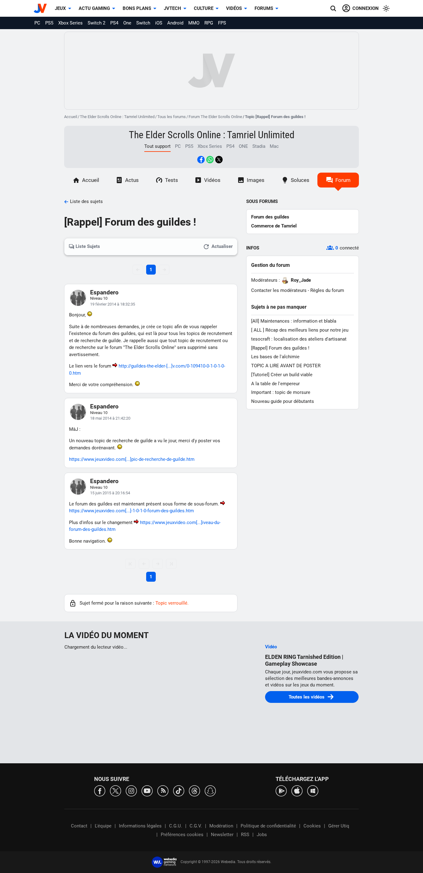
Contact (79, 826)
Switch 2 (96, 23)
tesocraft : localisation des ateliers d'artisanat (299, 339)
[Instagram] (131, 790)
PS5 (49, 23)
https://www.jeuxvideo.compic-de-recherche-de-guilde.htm (131, 459)
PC (37, 23)
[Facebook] (99, 790)
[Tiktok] (178, 790)
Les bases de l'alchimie (275, 356)
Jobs (262, 834)
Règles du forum (327, 290)
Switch (143, 23)
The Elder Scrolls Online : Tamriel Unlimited (117, 116)
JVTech (172, 8)
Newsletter (222, 834)
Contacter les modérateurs (279, 290)
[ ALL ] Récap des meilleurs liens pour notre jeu (299, 330)
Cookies (312, 826)
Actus (132, 180)
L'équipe (103, 826)
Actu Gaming (94, 8)
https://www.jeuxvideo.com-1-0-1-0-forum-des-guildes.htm (131, 511)
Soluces (300, 180)
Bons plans (137, 8)
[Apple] (297, 790)
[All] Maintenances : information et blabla (293, 321)
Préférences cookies (182, 834)
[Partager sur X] (219, 159)
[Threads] (194, 790)
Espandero (104, 292)
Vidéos (234, 8)
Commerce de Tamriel (274, 226)
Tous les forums (171, 116)
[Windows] (312, 790)
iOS (158, 23)
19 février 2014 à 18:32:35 (112, 304)
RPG (208, 23)
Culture (203, 8)
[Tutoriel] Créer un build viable (281, 374)
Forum (343, 180)
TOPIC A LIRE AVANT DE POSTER (286, 365)
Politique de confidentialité (268, 826)
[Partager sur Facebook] (201, 159)
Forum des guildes (270, 217)
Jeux (60, 8)
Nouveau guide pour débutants (282, 401)
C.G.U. (175, 826)
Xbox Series (70, 23)
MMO (193, 23)
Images (255, 180)
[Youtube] (147, 790)
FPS (222, 23)
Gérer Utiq (338, 826)
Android (175, 23)
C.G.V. (196, 826)
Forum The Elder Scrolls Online (215, 116)
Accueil (70, 116)
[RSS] (162, 790)
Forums (264, 8)
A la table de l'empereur (275, 383)
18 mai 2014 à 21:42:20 (110, 418)
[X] (115, 790)
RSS (245, 834)
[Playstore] (281, 790)
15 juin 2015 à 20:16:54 (110, 493)
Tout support (157, 146)
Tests (171, 180)
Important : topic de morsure (280, 392)
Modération (221, 826)
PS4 (114, 23)
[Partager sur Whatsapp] (210, 159)
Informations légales (140, 826)
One (127, 23)
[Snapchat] (210, 790)
